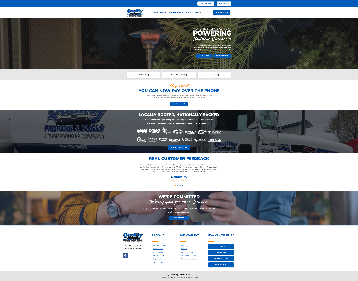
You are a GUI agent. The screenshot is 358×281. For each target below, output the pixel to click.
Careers (184, 249)
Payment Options (159, 259)
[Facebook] (125, 255)
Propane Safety (158, 255)
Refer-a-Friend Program (189, 259)
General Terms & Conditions (180, 277)
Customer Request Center (190, 252)
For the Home (158, 249)
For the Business (159, 252)
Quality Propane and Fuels (179, 274)
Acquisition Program (188, 255)
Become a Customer (160, 245)
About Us (184, 245)
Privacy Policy (193, 277)
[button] (138, 172)
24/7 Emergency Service (161, 262)
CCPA (199, 277)
